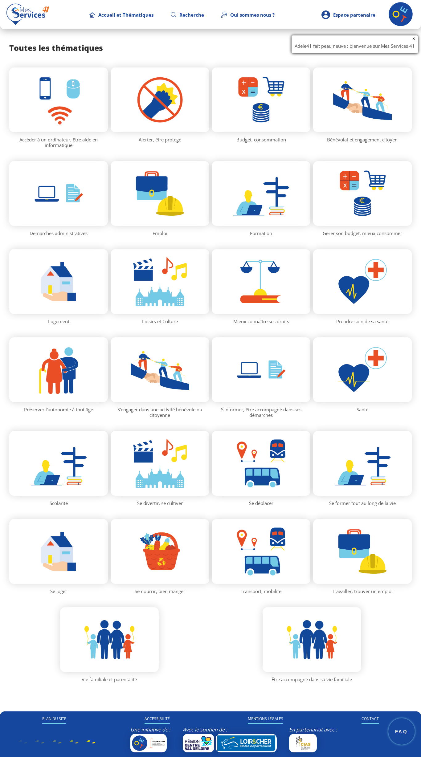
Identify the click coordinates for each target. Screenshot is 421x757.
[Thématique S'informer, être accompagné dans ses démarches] (261, 369)
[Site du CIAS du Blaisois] (303, 743)
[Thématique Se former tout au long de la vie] (362, 463)
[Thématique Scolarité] (58, 463)
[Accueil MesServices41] (28, 14)
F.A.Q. (401, 731)
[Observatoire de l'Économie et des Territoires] (148, 743)
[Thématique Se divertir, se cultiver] (160, 463)
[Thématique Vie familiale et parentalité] (109, 639)
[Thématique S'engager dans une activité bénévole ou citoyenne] (160, 369)
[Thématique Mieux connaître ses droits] (261, 281)
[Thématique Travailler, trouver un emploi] (362, 551)
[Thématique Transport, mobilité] (261, 551)
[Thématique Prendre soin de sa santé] (362, 281)
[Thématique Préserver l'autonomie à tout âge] (58, 369)
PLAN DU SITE (54, 718)
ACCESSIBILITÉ (157, 718)
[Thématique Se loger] (58, 551)
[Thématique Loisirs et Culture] (160, 281)
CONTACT (370, 718)
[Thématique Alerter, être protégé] (160, 99)
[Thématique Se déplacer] (261, 463)
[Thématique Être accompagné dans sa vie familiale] (312, 639)
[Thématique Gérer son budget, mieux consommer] (362, 193)
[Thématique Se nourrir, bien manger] (160, 551)
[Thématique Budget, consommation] (261, 99)
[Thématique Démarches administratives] (58, 193)
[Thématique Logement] (58, 281)
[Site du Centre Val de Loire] (198, 743)
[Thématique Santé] (362, 369)
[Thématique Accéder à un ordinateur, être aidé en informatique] (58, 99)
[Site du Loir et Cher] (246, 743)
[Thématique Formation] (261, 193)
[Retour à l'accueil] (401, 24)
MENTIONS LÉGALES (265, 718)
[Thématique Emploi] (160, 193)
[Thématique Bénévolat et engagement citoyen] (362, 99)
